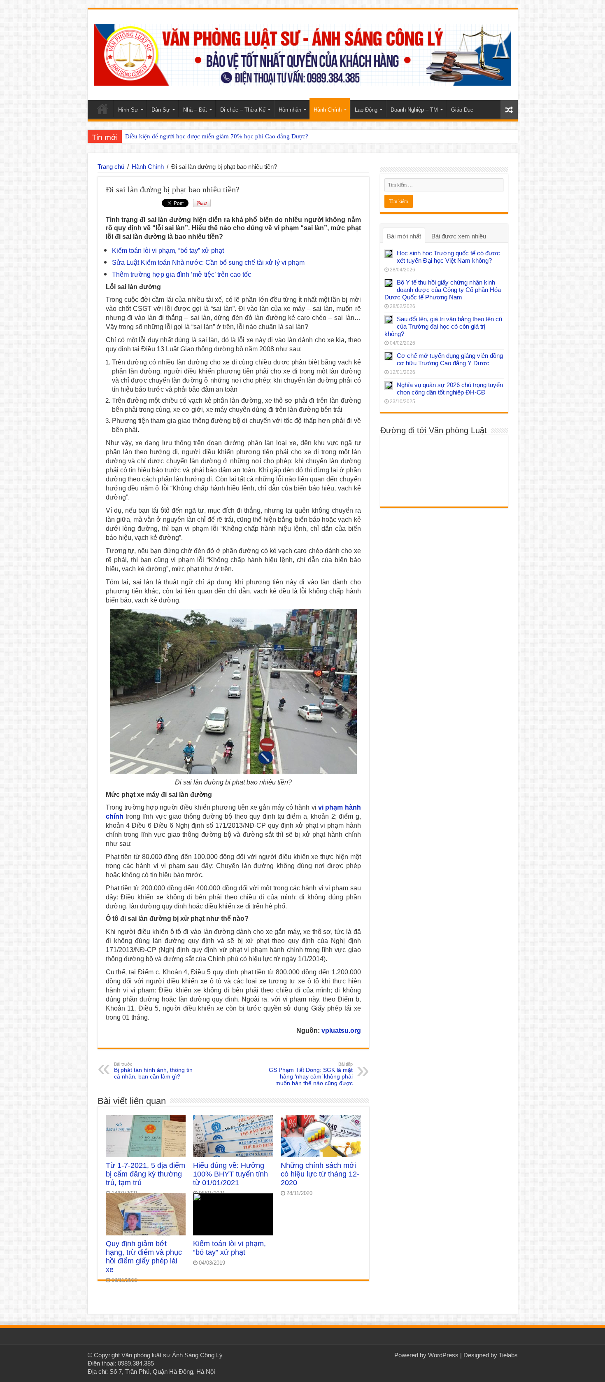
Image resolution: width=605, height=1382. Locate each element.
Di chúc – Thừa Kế (242, 110)
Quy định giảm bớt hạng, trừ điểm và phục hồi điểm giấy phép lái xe (144, 1257)
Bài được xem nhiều (458, 236)
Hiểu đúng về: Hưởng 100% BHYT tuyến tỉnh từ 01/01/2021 (230, 1174)
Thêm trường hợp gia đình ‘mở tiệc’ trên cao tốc (181, 274)
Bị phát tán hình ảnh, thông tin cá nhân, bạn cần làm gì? (153, 1071)
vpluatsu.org (341, 1030)
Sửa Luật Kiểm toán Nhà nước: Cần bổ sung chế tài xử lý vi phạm (208, 262)
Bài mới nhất (404, 236)
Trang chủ (111, 166)
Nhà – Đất (195, 110)
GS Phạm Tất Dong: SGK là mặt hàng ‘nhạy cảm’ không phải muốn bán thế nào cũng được (311, 1074)
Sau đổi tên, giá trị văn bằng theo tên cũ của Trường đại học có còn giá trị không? (443, 326)
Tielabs (508, 1355)
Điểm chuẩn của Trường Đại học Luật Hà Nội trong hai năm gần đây (213, 136)
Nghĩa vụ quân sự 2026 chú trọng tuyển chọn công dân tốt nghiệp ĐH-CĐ (450, 388)
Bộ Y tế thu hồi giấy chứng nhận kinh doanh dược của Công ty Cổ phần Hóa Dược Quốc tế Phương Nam (442, 290)
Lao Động (366, 110)
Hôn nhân (290, 110)
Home (102, 108)
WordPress (443, 1355)
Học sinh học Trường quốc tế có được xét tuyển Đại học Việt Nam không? (448, 257)
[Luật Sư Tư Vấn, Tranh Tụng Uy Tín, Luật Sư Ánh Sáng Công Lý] (303, 53)
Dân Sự (160, 110)
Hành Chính (328, 110)
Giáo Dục (462, 110)
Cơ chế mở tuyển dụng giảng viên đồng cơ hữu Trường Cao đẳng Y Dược (450, 359)
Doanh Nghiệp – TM (414, 110)
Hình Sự (128, 110)
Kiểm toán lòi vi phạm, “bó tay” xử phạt (168, 250)
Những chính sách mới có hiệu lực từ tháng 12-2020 (320, 1174)
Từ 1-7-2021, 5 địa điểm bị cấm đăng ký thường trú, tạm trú (145, 1174)
